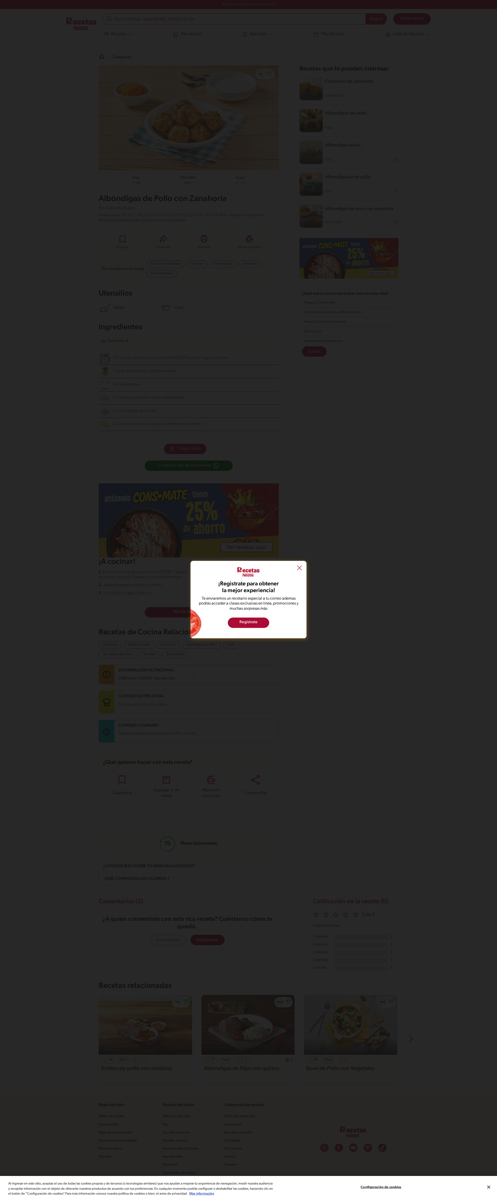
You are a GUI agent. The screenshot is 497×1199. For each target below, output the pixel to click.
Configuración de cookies (381, 1187)
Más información (201, 1193)
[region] (248, 1187)
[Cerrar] (488, 1187)
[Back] (299, 568)
